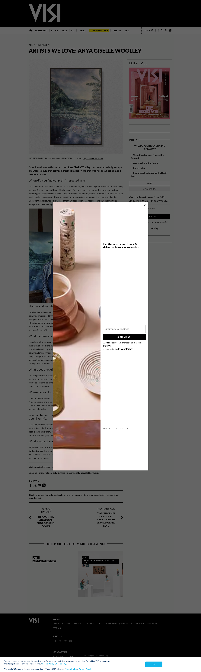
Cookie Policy (48, 664)
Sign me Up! (124, 337)
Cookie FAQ (61, 664)
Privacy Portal (85, 669)
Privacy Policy (71, 669)
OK (154, 664)
